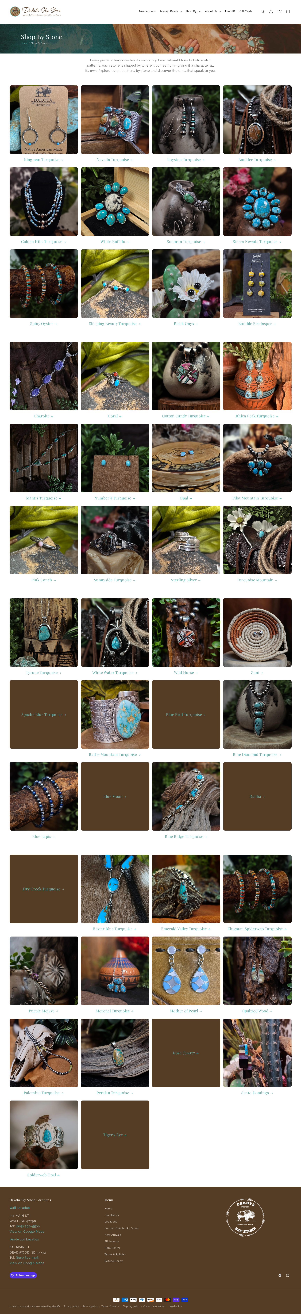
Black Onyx (184, 323)
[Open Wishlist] (279, 11)
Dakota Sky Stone (28, 1306)
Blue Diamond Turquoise (255, 754)
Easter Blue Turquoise (113, 928)
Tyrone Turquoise (42, 672)
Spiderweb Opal (41, 1174)
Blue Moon (112, 796)
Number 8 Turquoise (112, 498)
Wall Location (20, 1208)
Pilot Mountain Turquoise (255, 498)
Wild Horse (184, 672)
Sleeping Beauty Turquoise (113, 323)
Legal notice (175, 1306)
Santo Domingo (255, 1092)
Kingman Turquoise (41, 159)
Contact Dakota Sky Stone (122, 1228)
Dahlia (255, 796)
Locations (111, 1221)
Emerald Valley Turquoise (184, 928)
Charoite (42, 415)
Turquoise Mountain (255, 579)
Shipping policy (131, 1306)
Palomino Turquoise (42, 1092)
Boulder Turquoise (255, 159)
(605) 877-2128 (27, 1257)
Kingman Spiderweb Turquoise (255, 928)
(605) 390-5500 (28, 1226)
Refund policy (90, 1306)
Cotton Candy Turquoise (184, 415)
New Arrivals (113, 1234)
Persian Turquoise (113, 1092)
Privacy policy (71, 1306)
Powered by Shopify (49, 1306)
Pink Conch (41, 579)
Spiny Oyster (41, 323)
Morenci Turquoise (113, 1010)
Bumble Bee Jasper (255, 323)
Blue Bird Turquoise (184, 714)
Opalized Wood (255, 1010)
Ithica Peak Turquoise (255, 415)
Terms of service (110, 1306)
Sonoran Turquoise (184, 241)
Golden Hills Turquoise (41, 241)
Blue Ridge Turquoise (184, 836)
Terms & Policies (115, 1254)
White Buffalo (113, 241)
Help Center (112, 1248)
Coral (113, 415)
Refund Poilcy (114, 1261)
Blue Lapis (41, 836)
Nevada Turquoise (113, 159)
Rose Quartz (184, 1052)
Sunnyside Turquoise (113, 579)
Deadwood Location (24, 1239)
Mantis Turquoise (41, 498)
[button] (170, 11)
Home (24, 43)
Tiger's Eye (113, 1134)
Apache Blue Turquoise (42, 714)
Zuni (255, 672)
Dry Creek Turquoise (41, 888)
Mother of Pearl (184, 1010)
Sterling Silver (184, 579)
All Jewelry (112, 1241)
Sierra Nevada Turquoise (255, 241)
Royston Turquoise (184, 159)
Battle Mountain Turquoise (113, 754)
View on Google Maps (27, 1231)
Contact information (154, 1306)
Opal (184, 498)
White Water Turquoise (113, 672)
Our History (112, 1215)
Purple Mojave (42, 1010)
